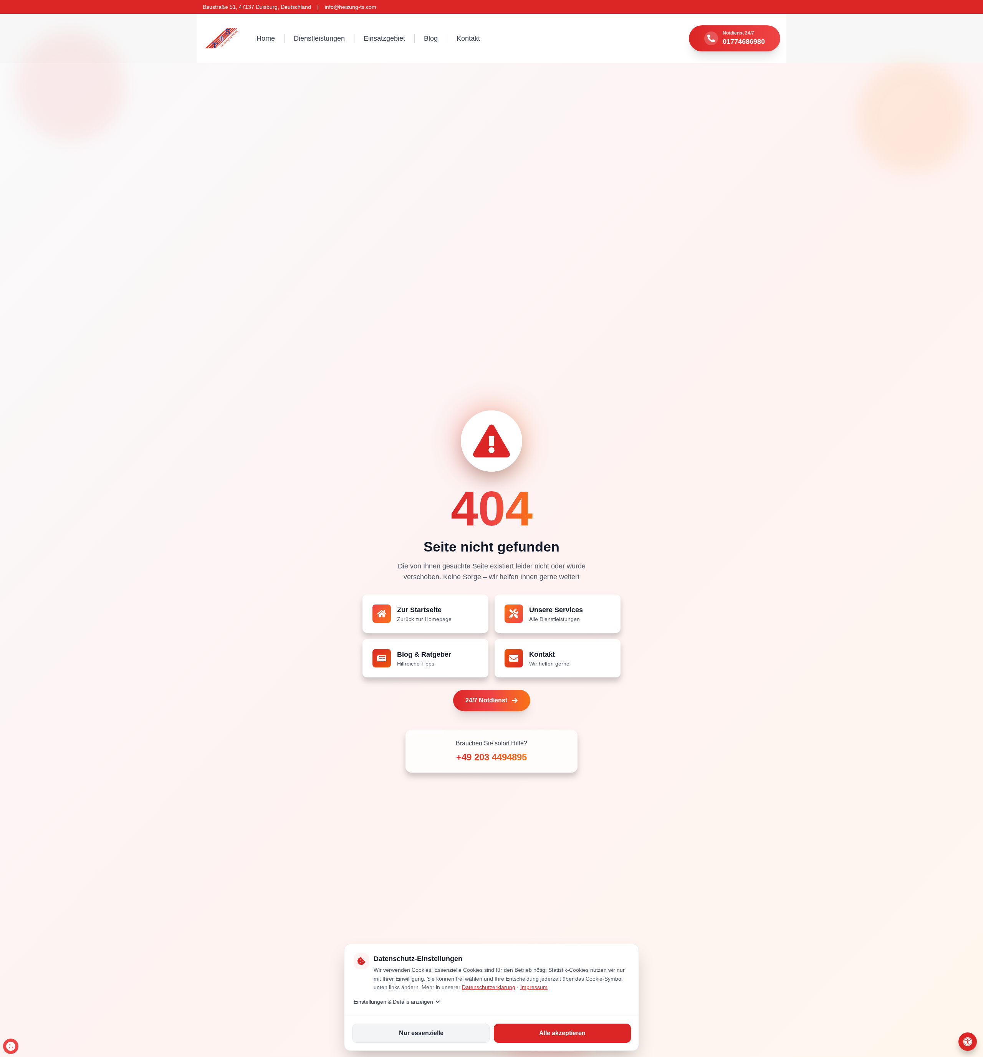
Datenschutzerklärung (488, 987)
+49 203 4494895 (491, 757)
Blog (431, 38)
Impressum (534, 987)
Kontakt (468, 38)
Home (266, 38)
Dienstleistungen (319, 38)
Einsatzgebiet (384, 38)
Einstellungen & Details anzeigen (393, 1002)
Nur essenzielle (421, 1033)
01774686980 (744, 41)
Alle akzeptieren (562, 1033)
